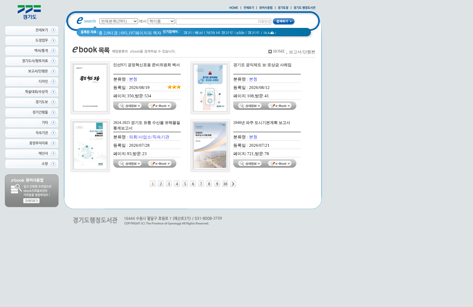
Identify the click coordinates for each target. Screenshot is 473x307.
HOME (279, 51)
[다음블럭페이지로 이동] (233, 184)
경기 (187, 33)
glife (240, 32)
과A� (268, 33)
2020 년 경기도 (220, 33)
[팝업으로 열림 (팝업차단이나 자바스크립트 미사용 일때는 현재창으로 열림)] (266, 8)
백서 (199, 33)
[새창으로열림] (283, 8)
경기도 (253, 33)
